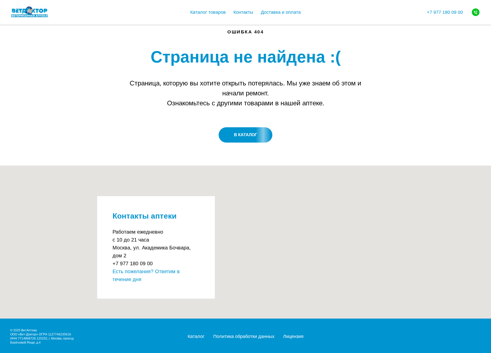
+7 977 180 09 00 (445, 12)
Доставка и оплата (281, 12)
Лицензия (293, 336)
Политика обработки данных (243, 336)
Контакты (243, 12)
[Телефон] (475, 12)
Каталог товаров (208, 12)
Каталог (196, 336)
